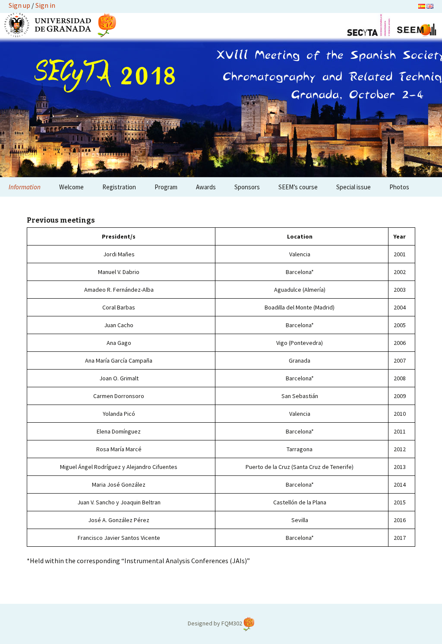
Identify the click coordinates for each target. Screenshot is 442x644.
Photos (399, 187)
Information (25, 187)
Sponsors (247, 187)
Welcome (71, 187)
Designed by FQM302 (215, 623)
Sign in (45, 5)
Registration (119, 187)
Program (166, 187)
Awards (206, 187)
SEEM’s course (298, 187)
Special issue (353, 187)
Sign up (19, 5)
